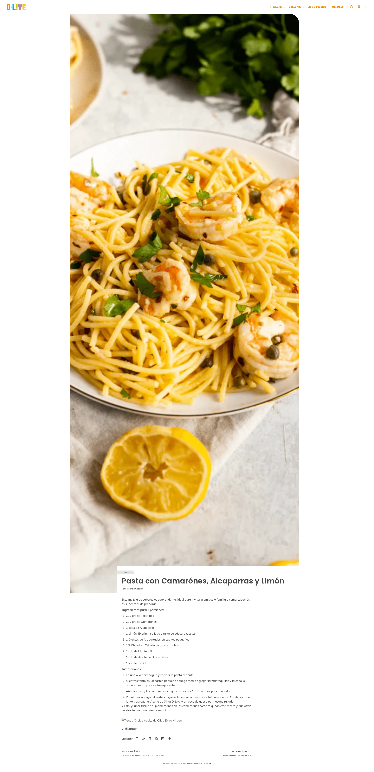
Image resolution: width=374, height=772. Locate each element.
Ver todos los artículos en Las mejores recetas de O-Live (185, 763)
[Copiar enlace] (169, 739)
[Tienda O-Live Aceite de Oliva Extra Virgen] (167, 720)
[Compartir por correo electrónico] (163, 739)
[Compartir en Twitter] (143, 739)
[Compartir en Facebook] (137, 739)
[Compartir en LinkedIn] (150, 739)
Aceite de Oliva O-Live (153, 657)
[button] (351, 7)
